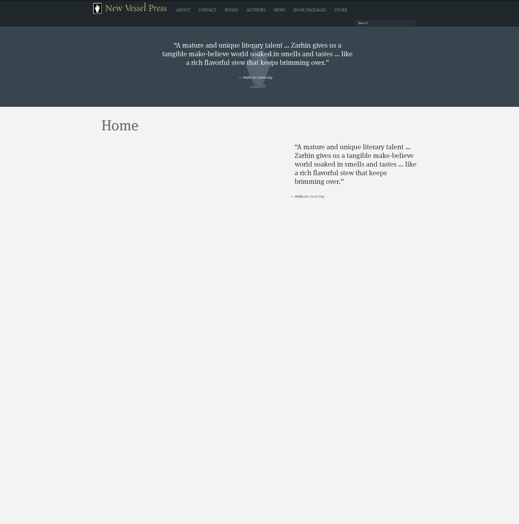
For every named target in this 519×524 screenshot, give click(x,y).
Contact (207, 10)
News (279, 10)
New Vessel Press (136, 8)
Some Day (264, 77)
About (183, 10)
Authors (256, 10)
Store (340, 10)
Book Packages (310, 10)
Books (231, 10)
